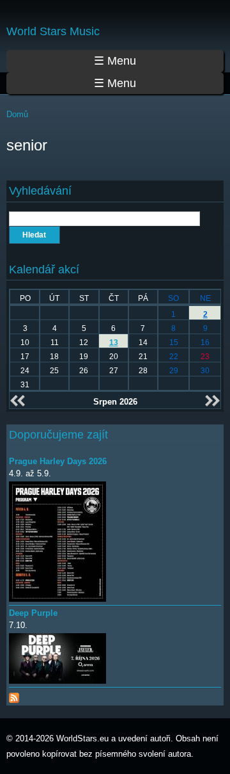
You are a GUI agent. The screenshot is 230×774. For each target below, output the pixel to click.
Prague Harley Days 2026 (58, 461)
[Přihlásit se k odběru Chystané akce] (14, 695)
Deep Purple (33, 613)
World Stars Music (53, 31)
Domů (17, 114)
